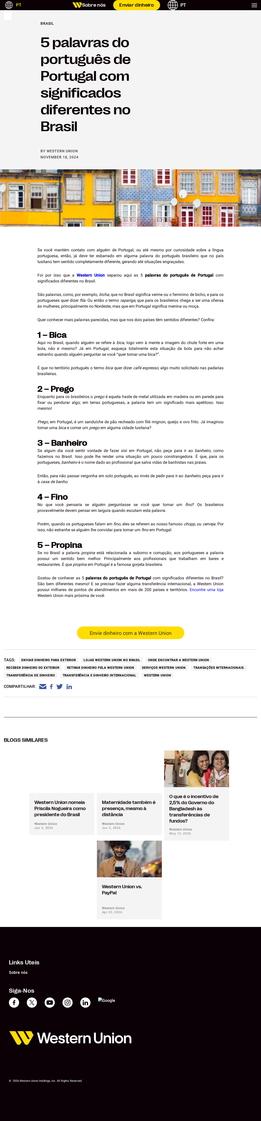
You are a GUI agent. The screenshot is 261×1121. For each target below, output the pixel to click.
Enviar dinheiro (136, 5)
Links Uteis (24, 962)
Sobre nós (94, 5)
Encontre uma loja (207, 589)
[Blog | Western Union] (77, 5)
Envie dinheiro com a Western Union (131, 633)
